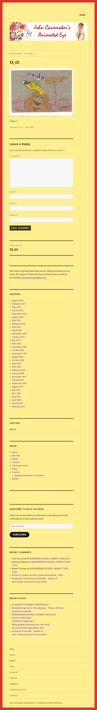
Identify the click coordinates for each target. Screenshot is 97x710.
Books (15, 459)
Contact (15, 462)
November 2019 (19, 347)
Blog (12, 649)
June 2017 (16, 393)
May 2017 (16, 396)
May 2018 (16, 367)
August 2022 (18, 317)
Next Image (28, 53)
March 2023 (17, 310)
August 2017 (17, 386)
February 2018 (18, 370)
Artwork (16, 455)
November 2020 (19, 333)
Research (14, 684)
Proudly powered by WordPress (49, 703)
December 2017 (19, 377)
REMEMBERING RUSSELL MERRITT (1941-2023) (48, 558)
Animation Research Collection (29, 475)
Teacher (16, 472)
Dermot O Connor (20, 575)
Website (13, 215)
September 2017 (19, 383)
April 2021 (17, 330)
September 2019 (19, 353)
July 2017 (16, 390)
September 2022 (19, 314)
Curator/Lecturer (20, 465)
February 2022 (18, 324)
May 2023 (16, 307)
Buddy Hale (17, 578)
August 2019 (17, 357)
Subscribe (19, 534)
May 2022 (16, 320)
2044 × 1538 (29, 127)
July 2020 (16, 340)
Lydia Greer (17, 558)
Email (13, 204)
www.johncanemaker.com (33, 277)
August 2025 (17, 300)
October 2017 (18, 380)
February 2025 (18, 304)
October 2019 (18, 350)
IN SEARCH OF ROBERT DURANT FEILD (30, 604)
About (14, 452)
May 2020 (16, 343)
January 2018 (18, 373)
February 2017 (18, 406)
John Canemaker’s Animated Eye (22, 703)
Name (13, 192)
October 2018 (18, 360)
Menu (82, 15)
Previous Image (16, 53)
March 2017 (17, 403)
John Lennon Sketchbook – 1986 (47, 575)
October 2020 (18, 337)
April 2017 (16, 400)
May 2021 (16, 327)
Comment (15, 156)
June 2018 (16, 363)
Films (15, 469)
